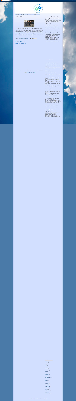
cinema (46, 365)
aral (45, 364)
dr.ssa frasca (47, 374)
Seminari (46, 389)
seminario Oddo (47, 390)
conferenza (46, 367)
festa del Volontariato (48, 377)
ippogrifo (46, 380)
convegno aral (47, 370)
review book (47, 387)
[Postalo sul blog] (33, 38)
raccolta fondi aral (47, 384)
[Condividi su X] (34, 38)
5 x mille (46, 361)
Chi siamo (26, 14)
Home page (17, 14)
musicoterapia (47, 383)
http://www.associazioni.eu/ (19, 32)
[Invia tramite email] (32, 38)
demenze (46, 371)
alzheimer (46, 362)
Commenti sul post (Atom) (31, 72)
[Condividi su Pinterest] (36, 38)
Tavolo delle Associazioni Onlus (48, 392)
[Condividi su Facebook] (35, 38)
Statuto (31, 14)
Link (38, 14)
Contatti (35, 14)
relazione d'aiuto (47, 386)
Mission (22, 14)
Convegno (46, 368)
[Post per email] (30, 38)
